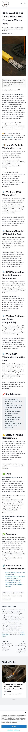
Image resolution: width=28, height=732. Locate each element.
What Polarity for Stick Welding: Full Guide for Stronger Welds (7, 646)
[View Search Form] (25, 3)
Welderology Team (8, 33)
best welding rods (7, 137)
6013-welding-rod (7, 592)
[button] (26, 712)
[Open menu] (21, 3)
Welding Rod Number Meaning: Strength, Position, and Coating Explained (20, 647)
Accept (14, 726)
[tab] (12, 699)
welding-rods (6, 599)
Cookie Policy (10, 730)
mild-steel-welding (19, 592)
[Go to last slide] (4, 681)
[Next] (24, 681)
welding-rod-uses (16, 595)
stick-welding (6, 595)
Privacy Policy (17, 730)
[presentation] (14, 673)
